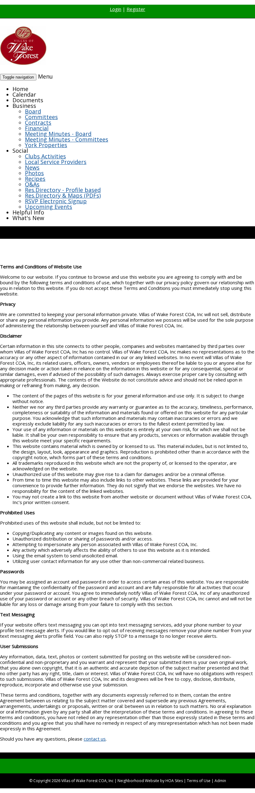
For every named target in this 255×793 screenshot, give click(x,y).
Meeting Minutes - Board (58, 133)
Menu (45, 76)
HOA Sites (174, 780)
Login (115, 9)
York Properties (46, 145)
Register (136, 9)
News (32, 167)
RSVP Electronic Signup (56, 201)
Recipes (35, 178)
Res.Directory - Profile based (63, 190)
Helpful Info (28, 212)
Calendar (24, 94)
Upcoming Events (48, 206)
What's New (28, 218)
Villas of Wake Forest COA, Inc (87, 780)
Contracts (38, 122)
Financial (37, 128)
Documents (27, 100)
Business (24, 105)
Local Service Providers (55, 162)
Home (20, 89)
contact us (95, 739)
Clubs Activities (45, 156)
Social (20, 150)
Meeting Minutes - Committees (66, 139)
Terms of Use (199, 780)
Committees (41, 117)
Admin (220, 780)
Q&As (32, 184)
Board (33, 111)
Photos (34, 173)
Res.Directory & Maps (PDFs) (63, 195)
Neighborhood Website (138, 780)
